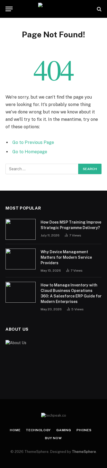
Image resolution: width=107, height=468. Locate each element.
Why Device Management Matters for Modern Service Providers (66, 257)
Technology (38, 430)
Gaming (63, 430)
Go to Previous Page (33, 142)
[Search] (99, 9)
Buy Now (53, 438)
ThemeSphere (84, 452)
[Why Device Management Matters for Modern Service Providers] (20, 259)
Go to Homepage (29, 151)
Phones (84, 430)
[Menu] (9, 9)
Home (15, 430)
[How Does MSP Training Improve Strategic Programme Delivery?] (20, 229)
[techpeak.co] (53, 9)
